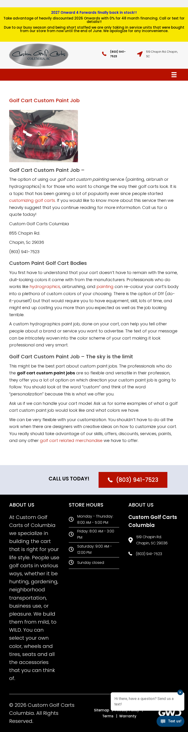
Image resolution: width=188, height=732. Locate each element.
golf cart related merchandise (71, 440)
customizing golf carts (32, 200)
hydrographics (45, 286)
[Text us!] (170, 722)
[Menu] (174, 75)
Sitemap (101, 710)
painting (105, 286)
